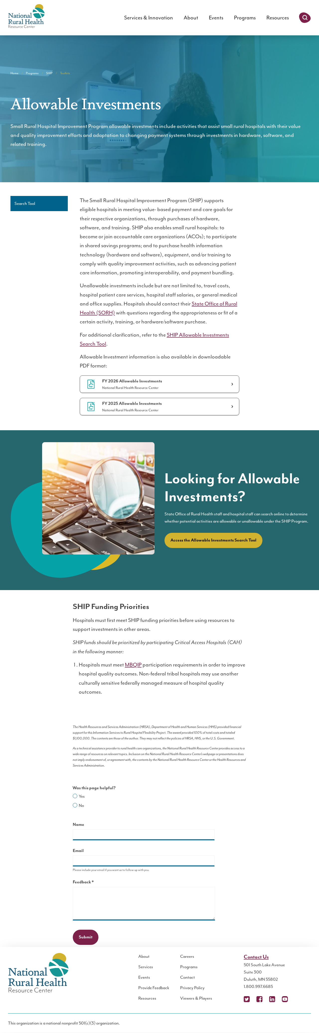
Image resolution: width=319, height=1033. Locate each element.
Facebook (259, 999)
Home (14, 73)
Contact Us (256, 957)
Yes (82, 796)
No (81, 805)
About (191, 17)
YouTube (285, 999)
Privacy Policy (192, 987)
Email (78, 850)
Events (216, 17)
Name (78, 824)
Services (145, 967)
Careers (187, 956)
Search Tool (24, 203)
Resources (277, 17)
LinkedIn (272, 999)
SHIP (49, 73)
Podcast (298, 999)
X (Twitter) (247, 999)
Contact (187, 977)
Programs (245, 17)
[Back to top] (305, 1019)
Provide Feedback (153, 987)
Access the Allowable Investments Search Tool (213, 540)
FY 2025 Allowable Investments (132, 403)
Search (305, 17)
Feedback (92, 883)
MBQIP (133, 664)
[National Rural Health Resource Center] (26, 16)
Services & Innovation (148, 17)
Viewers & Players (196, 998)
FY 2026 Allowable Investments (132, 381)
